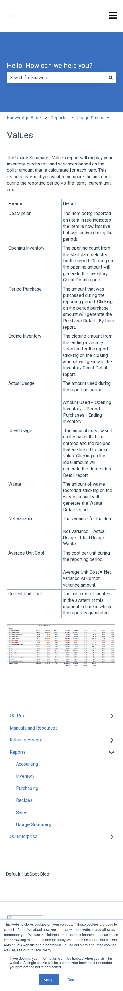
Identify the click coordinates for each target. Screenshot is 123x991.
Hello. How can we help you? (49, 66)
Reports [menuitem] (18, 752)
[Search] (110, 77)
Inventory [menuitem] (25, 776)
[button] (111, 716)
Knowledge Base (24, 117)
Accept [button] (49, 979)
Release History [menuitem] (26, 740)
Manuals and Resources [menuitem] (34, 728)
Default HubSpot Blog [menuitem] (27, 874)
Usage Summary (93, 117)
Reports (59, 117)
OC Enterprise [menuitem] (23, 836)
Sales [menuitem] (21, 812)
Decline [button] (74, 979)
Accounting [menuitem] (27, 764)
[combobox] (56, 77)
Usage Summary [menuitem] (33, 824)
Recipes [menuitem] (24, 800)
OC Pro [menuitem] (17, 715)
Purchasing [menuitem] (27, 788)
